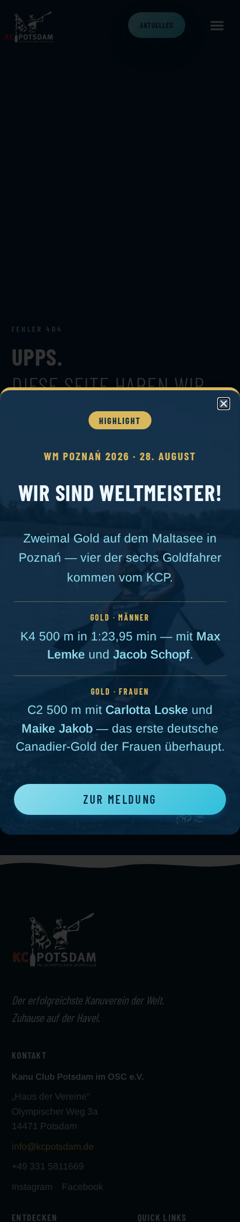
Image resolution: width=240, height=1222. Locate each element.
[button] (223, 403)
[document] (120, 611)
